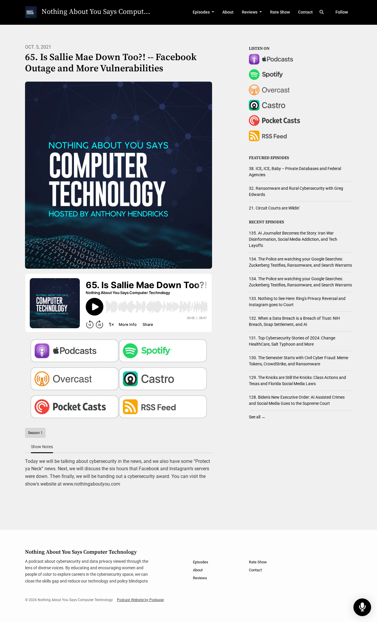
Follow (341, 12)
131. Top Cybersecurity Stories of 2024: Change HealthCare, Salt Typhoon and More (292, 341)
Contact (305, 12)
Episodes (202, 12)
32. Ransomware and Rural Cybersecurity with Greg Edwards (296, 191)
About (228, 12)
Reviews (250, 12)
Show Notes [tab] (42, 446)
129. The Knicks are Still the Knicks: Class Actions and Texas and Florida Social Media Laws (297, 380)
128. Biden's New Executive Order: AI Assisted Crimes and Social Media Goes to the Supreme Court (297, 400)
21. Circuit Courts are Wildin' (274, 208)
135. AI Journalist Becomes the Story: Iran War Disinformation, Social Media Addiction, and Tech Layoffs (293, 239)
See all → (257, 417)
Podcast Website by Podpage (140, 600)
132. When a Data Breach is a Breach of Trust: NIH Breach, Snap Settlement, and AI (294, 321)
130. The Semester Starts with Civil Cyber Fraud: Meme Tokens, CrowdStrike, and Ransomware (298, 360)
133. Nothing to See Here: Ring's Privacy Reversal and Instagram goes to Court (297, 301)
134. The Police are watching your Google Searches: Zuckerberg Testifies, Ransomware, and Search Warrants (300, 262)
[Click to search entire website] (322, 12)
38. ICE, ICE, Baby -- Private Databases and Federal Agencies (295, 171)
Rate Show (280, 12)
